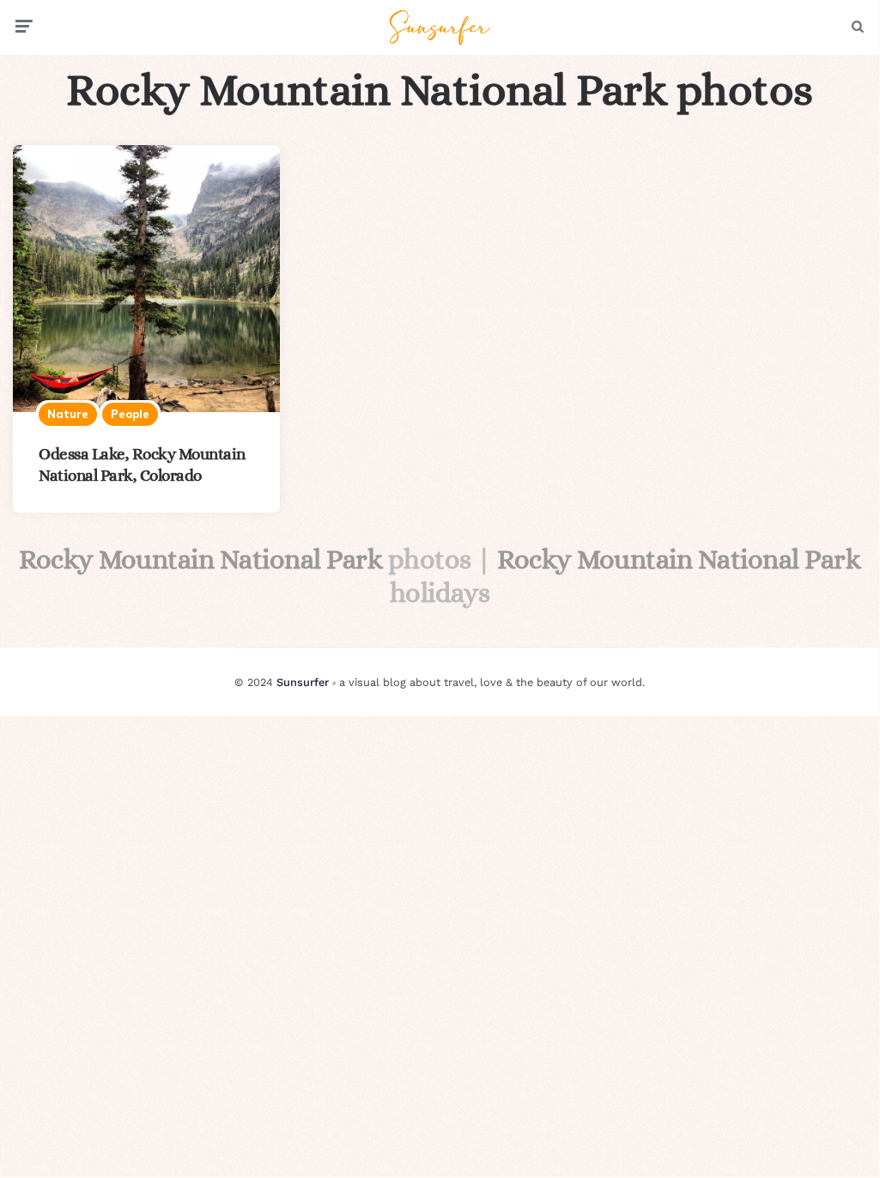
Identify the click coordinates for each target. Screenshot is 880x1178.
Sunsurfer (302, 682)
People (130, 414)
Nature (67, 414)
